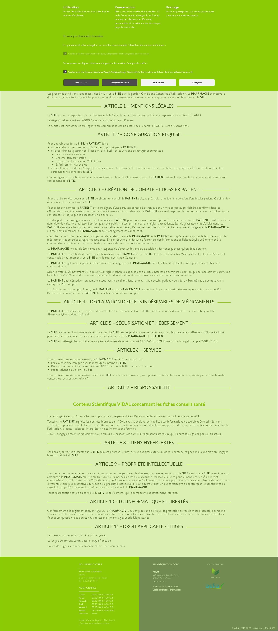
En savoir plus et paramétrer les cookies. (83, 36)
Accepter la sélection (120, 82)
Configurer (197, 82)
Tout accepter (81, 82)
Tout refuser (158, 82)
